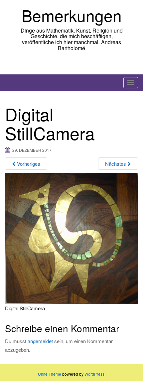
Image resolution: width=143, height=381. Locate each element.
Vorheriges (28, 163)
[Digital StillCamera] (71, 237)
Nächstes (116, 163)
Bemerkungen (72, 15)
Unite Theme (49, 374)
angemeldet (40, 340)
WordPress (94, 374)
